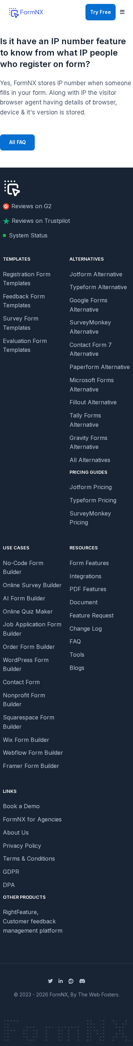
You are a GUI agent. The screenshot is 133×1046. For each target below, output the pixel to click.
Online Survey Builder (32, 585)
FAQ (75, 641)
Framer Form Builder (31, 765)
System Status (28, 235)
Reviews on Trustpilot (41, 220)
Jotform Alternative (96, 274)
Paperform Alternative (100, 366)
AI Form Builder (24, 598)
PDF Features (88, 589)
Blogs (77, 667)
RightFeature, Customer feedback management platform (32, 921)
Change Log (86, 628)
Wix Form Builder (26, 739)
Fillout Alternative (93, 402)
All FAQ (17, 142)
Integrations (85, 576)
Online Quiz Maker (28, 611)
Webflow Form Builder (33, 752)
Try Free (100, 12)
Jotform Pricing (91, 487)
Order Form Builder (29, 646)
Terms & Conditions (29, 858)
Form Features (89, 562)
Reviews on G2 (31, 206)
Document (84, 602)
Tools (77, 654)
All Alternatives (90, 459)
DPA (9, 884)
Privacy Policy (22, 845)
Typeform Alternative (98, 287)
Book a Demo (21, 806)
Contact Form (21, 682)
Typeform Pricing (93, 500)
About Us (16, 832)
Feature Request (91, 615)
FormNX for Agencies (32, 819)
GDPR (11, 871)
